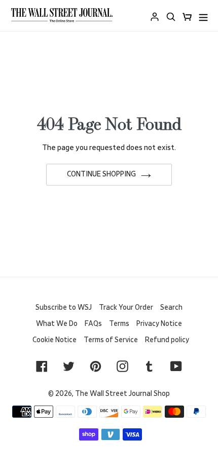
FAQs (93, 323)
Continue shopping (101, 174)
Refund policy (167, 340)
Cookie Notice (54, 340)
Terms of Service (111, 340)
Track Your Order (126, 307)
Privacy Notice (159, 323)
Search (171, 307)
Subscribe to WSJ (63, 307)
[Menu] (203, 15)
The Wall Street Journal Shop (122, 393)
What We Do (57, 323)
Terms (119, 323)
